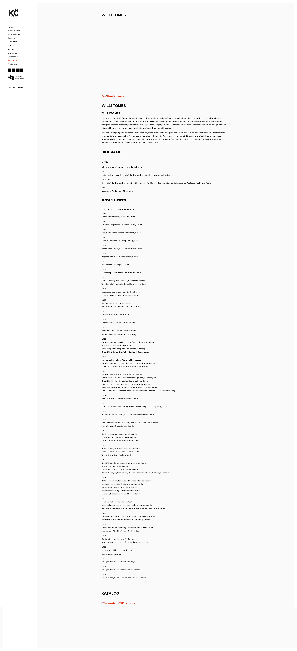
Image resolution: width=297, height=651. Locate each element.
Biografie (111, 96)
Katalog (120, 96)
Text (104, 96)
